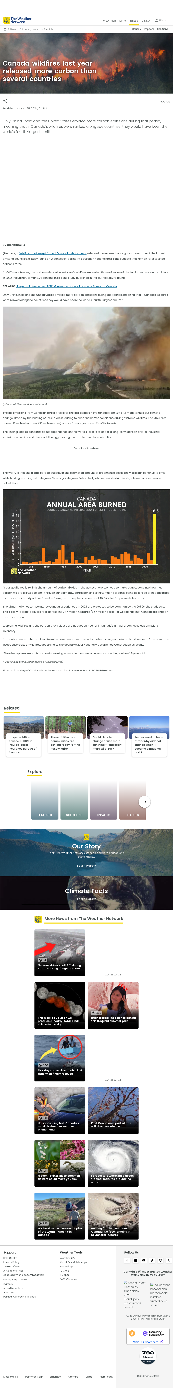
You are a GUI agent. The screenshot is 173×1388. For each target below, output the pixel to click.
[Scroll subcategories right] (145, 802)
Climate (24, 29)
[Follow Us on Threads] (160, 1261)
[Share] (5, 100)
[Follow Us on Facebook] (127, 1261)
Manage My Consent (15, 1279)
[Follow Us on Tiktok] (152, 1261)
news (13, 29)
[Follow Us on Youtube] (144, 1261)
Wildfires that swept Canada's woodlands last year (52, 253)
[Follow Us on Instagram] (135, 1261)
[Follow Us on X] (169, 1261)
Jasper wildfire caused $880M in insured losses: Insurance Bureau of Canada (66, 286)
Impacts (38, 29)
